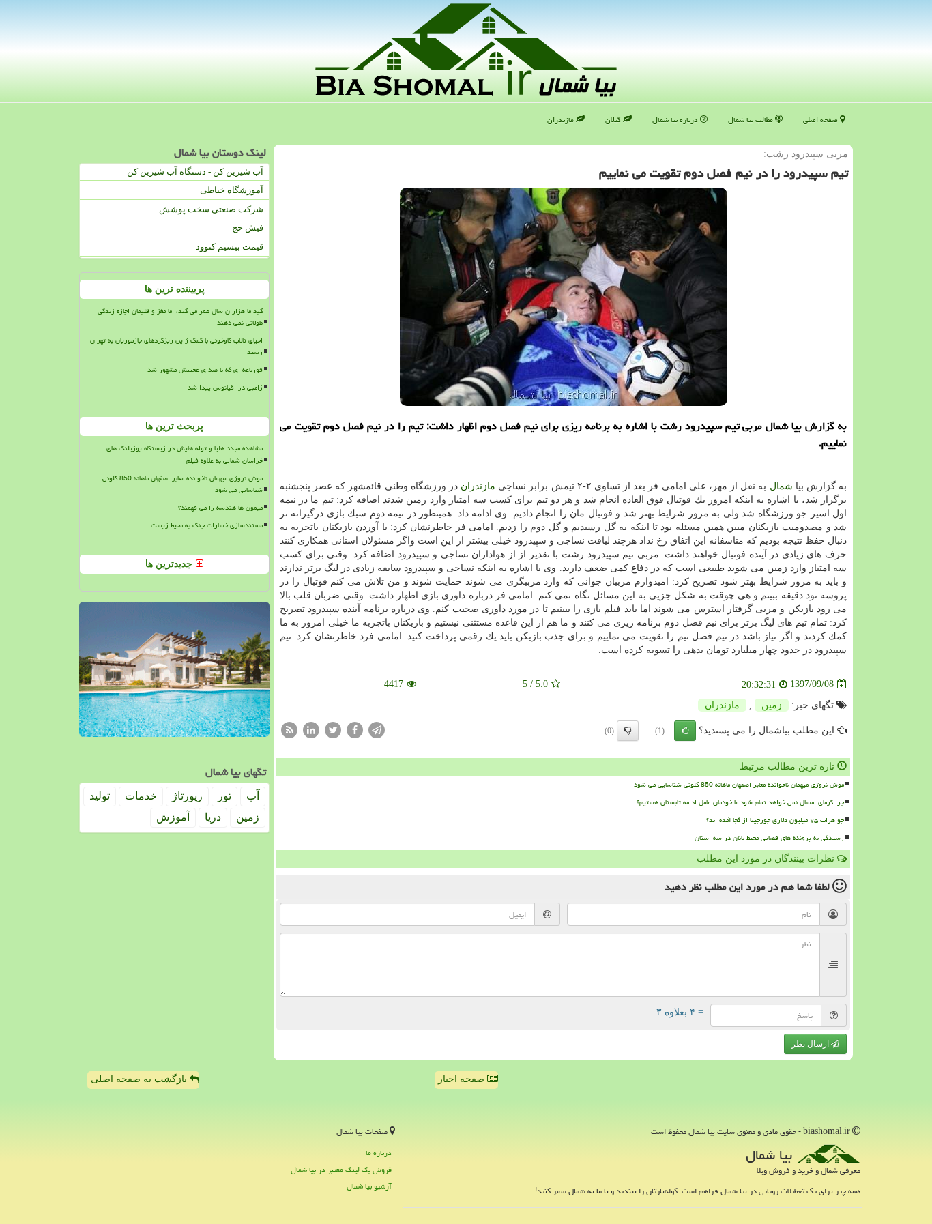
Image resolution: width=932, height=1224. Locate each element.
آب (252, 796)
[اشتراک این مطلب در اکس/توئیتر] (333, 729)
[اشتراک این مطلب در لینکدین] (311, 729)
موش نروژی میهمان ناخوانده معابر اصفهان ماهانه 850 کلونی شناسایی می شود (739, 784)
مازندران (561, 120)
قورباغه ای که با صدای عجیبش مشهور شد (205, 370)
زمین (771, 705)
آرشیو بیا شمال (369, 1186)
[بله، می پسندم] (685, 730)
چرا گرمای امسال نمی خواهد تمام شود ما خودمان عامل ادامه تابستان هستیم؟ (740, 802)
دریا (213, 817)
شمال (781, 486)
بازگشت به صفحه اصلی (140, 1079)
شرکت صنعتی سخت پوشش (211, 209)
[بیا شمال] (466, 50)
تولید (99, 796)
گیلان (614, 120)
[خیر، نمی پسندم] (628, 730)
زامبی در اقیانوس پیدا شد (225, 387)
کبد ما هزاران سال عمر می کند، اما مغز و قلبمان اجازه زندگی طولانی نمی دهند (180, 317)
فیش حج (247, 227)
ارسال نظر (811, 1044)
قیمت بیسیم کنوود (229, 247)
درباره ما (379, 1153)
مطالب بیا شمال (751, 120)
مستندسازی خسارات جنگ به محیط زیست (207, 525)
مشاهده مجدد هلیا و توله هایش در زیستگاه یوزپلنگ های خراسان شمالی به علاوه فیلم (184, 454)
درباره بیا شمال (676, 120)
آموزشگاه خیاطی (231, 190)
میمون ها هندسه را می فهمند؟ (220, 507)
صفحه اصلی (821, 120)
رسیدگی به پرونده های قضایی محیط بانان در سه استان (769, 838)
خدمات (141, 796)
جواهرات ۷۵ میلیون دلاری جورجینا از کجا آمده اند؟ (775, 820)
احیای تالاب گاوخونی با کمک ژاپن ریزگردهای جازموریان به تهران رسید (176, 346)
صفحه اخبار (462, 1079)
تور (224, 796)
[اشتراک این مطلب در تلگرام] (376, 729)
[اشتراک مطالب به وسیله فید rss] (289, 729)
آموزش (173, 817)
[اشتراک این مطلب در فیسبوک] (354, 729)
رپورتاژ (187, 796)
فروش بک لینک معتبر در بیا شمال (341, 1170)
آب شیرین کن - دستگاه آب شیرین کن (195, 171)
